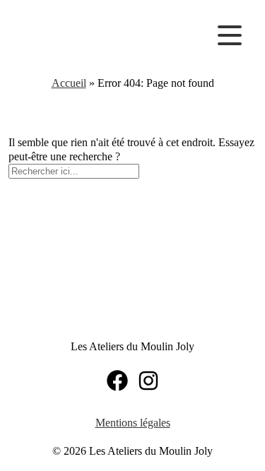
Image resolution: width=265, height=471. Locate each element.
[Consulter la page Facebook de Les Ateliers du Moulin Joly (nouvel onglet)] (117, 380)
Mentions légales (132, 423)
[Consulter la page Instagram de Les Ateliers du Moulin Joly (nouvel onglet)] (148, 380)
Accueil (69, 83)
